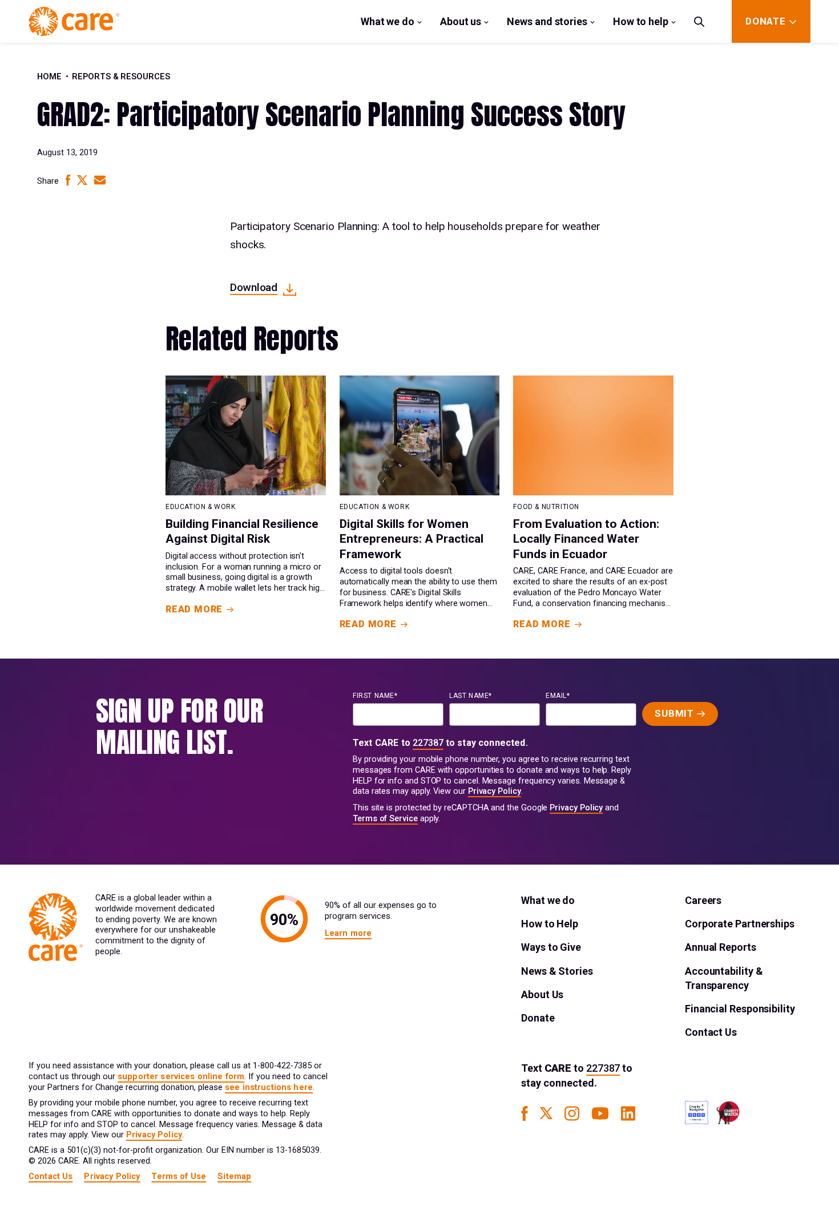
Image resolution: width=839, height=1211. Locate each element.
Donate (537, 1018)
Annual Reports (720, 947)
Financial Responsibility (740, 1009)
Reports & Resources (121, 77)
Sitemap (234, 1176)
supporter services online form (181, 1076)
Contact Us (711, 1032)
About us (460, 21)
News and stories (547, 21)
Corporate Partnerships (739, 924)
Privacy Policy (494, 791)
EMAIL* (558, 696)
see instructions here (269, 1087)
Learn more (348, 933)
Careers (703, 900)
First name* (375, 696)
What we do (387, 21)
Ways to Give (551, 947)
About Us (542, 994)
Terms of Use (178, 1176)
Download (253, 287)
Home (49, 77)
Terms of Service (385, 819)
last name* (470, 696)
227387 (428, 742)
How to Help (549, 924)
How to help (640, 21)
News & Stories (557, 971)
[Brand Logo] (74, 21)
